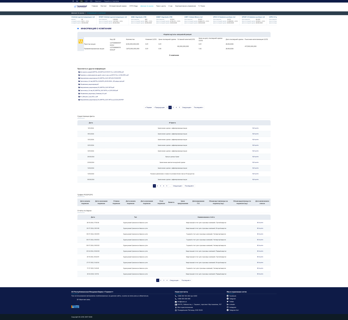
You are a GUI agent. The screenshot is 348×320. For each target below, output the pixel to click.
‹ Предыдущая (159, 107)
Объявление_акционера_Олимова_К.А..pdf (93, 93)
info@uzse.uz (182, 302)
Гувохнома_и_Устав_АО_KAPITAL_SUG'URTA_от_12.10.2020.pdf (99, 90)
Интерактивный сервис (118, 6)
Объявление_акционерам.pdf (89, 84)
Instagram (232, 307)
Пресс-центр (161, 6)
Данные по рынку (146, 6)
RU (81, 1)
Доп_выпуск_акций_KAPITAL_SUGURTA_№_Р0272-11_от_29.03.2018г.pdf (102, 72)
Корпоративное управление (185, 6)
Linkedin (232, 304)
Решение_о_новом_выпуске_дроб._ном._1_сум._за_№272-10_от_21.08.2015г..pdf (104, 75)
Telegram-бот (234, 310)
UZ (86, 1)
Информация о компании (96, 13)
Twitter (231, 302)
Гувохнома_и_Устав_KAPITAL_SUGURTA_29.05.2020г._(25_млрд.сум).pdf (102, 81)
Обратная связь (84, 299)
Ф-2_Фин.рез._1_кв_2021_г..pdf (89, 96)
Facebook (232, 296)
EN (91, 1)
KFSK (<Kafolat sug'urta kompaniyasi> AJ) (74, 17)
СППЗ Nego (133, 6)
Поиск (202, 6)
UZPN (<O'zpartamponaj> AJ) (271, 17)
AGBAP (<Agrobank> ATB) (158, 17)
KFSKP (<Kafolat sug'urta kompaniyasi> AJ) (106, 17)
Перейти (256, 128)
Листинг (104, 6)
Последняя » (198, 107)
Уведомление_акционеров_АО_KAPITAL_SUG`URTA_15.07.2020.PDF (100, 78)
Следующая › (187, 107)
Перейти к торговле (111, 1)
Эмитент (98, 1)
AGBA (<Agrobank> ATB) (132, 17)
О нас (170, 6)
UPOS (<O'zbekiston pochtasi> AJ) (218, 17)
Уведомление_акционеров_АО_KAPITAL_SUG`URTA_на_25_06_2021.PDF (102, 99)
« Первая (148, 107)
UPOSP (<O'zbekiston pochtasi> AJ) (246, 17)
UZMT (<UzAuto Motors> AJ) (187, 17)
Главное (95, 6)
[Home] (80, 7)
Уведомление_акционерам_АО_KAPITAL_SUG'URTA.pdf (97, 87)
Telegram (232, 299)
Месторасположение (185, 307)
